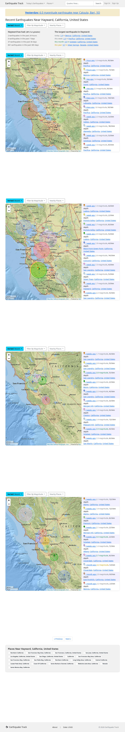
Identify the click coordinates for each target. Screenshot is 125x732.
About (54, 727)
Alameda (87, 131)
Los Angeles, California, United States (22, 656)
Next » (68, 639)
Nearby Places (56, 25)
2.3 (64, 38)
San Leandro (88, 270)
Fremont (86, 523)
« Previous (58, 639)
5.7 (64, 45)
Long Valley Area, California (82, 660)
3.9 (66, 42)
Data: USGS (68, 727)
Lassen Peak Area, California (19, 664)
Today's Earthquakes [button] (34, 3)
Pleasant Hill (88, 425)
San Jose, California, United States (97, 653)
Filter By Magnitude (35, 25)
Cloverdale (87, 561)
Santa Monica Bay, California (20, 667)
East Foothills (88, 579)
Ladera (86, 211)
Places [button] (49, 3)
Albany (86, 551)
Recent (14, 25)
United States (86, 35)
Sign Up (115, 3)
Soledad (73, 42)
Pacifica (71, 38)
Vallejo (86, 122)
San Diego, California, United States (51, 656)
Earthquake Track (14, 3)
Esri (80, 151)
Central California (101, 660)
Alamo (86, 504)
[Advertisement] (62, 175)
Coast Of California (40, 664)
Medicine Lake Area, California (88, 664)
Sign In (107, 3)
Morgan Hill (88, 406)
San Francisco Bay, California (20, 660)
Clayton (86, 415)
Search (98, 3)
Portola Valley (89, 220)
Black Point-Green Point (93, 248)
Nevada (83, 45)
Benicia (68, 35)
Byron (85, 387)
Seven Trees (88, 279)
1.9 (61, 35)
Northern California (17, 653)
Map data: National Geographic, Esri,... (58, 151)
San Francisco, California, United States (68, 653)
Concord (87, 260)
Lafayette (87, 103)
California (76, 35)
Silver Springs (73, 45)
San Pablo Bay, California (42, 660)
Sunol (85, 84)
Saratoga (87, 141)
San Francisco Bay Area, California (39, 653)
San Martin (88, 443)
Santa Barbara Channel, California (62, 664)
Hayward (87, 289)
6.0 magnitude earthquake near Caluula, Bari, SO (62, 12)
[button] (44, 80)
